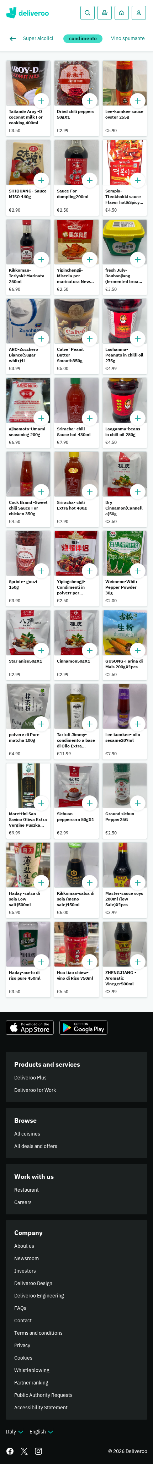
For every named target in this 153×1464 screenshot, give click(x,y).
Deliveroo (27, 12)
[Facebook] (10, 1451)
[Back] (14, 39)
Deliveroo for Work (35, 1090)
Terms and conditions (38, 1333)
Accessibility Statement (41, 1407)
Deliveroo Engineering (39, 1295)
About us (24, 1246)
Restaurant (26, 1190)
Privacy (22, 1345)
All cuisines (27, 1134)
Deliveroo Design (33, 1283)
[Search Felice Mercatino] (87, 13)
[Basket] (104, 13)
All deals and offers (35, 1146)
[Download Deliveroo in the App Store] (30, 1028)
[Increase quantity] (41, 100)
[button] (28, 98)
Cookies (23, 1358)
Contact (23, 1320)
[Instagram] (38, 1451)
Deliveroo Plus (30, 1077)
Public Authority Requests (43, 1395)
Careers (23, 1202)
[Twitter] (24, 1451)
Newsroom (26, 1258)
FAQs (20, 1308)
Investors (25, 1271)
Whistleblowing (31, 1370)
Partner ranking (31, 1382)
